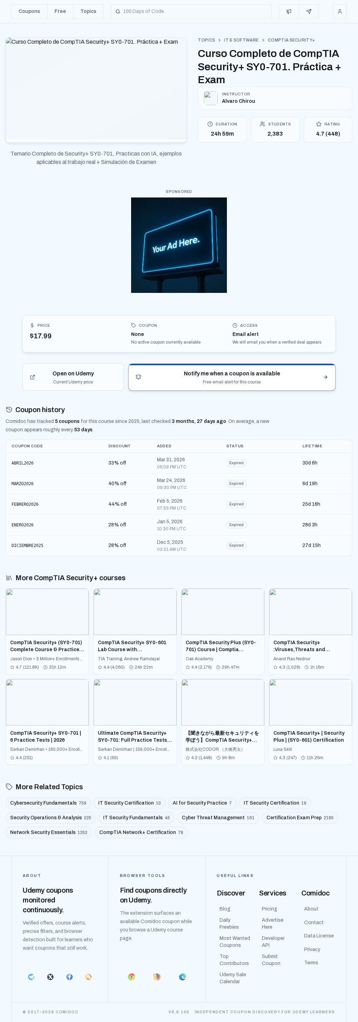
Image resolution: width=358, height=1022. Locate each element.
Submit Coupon (271, 960)
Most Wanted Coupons (235, 942)
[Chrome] (131, 977)
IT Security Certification (129, 803)
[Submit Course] (308, 12)
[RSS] (88, 977)
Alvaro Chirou (238, 101)
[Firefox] (157, 977)
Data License (319, 935)
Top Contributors (234, 960)
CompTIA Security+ (291, 40)
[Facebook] (69, 977)
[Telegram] (31, 977)
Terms (311, 962)
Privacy (312, 949)
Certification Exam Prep (300, 817)
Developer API (273, 942)
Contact (314, 922)
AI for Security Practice (202, 803)
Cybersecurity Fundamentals (48, 803)
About (311, 909)
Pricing (269, 909)
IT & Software (241, 40)
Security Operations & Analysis (50, 817)
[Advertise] (289, 12)
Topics (206, 40)
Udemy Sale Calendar (233, 978)
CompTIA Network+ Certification (141, 832)
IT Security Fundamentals (136, 817)
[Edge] (182, 977)
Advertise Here (273, 923)
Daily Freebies (229, 923)
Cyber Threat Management (218, 817)
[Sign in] (340, 12)
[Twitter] (50, 977)
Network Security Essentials (48, 832)
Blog (225, 909)
